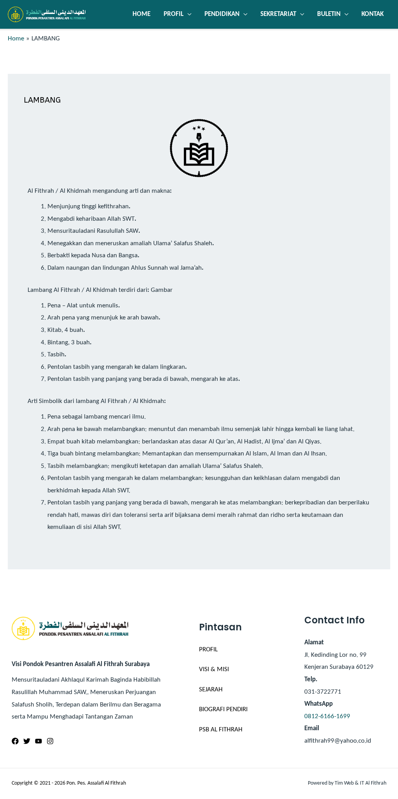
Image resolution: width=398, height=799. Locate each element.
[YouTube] (38, 741)
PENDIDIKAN (221, 14)
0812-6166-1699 (327, 716)
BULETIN (328, 14)
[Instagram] (50, 741)
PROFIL (173, 14)
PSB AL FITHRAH (221, 729)
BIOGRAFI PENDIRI (223, 709)
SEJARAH (211, 689)
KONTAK (372, 14)
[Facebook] (15, 741)
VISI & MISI (214, 669)
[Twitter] (26, 741)
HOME (141, 14)
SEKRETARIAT (278, 14)
